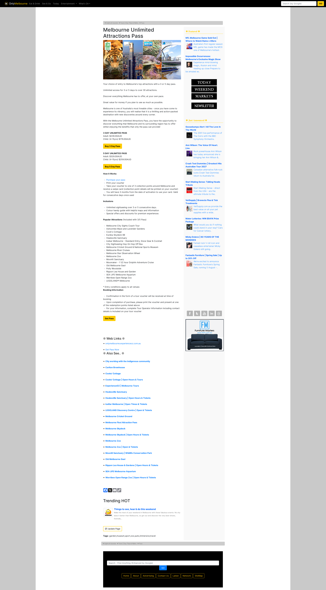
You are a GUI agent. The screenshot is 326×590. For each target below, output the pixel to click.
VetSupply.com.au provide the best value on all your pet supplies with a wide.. (208, 209)
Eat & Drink (34, 3)
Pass (142, 23)
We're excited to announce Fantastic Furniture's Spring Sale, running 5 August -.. (207, 264)
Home (126, 575)
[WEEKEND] (204, 96)
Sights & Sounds (112, 23)
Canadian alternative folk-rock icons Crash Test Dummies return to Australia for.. (208, 172)
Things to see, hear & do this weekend (135, 509)
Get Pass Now (112, 349)
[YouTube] (204, 313)
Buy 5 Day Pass (112, 166)
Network (187, 575)
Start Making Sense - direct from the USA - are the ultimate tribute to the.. (207, 191)
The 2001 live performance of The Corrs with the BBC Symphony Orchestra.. (208, 136)
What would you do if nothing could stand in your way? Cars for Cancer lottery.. (208, 227)
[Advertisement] (163, 15)
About (136, 575)
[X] (197, 313)
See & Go (46, 3)
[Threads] (218, 313)
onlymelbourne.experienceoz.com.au (123, 343)
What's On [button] (84, 3)
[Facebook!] (189, 313)
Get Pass (109, 318)
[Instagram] (211, 313)
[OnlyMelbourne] (6, 3)
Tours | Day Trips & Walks (129, 23)
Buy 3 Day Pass (112, 146)
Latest (176, 575)
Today (56, 3)
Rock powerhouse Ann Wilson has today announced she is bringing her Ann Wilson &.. (208, 154)
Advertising (148, 575)
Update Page (113, 528)
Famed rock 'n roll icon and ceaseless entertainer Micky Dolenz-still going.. (207, 246)
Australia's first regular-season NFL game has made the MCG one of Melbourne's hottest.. (208, 47)
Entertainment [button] (68, 3)
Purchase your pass (115, 180)
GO (320, 3)
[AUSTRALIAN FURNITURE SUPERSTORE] (205, 335)
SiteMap (199, 575)
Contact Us (163, 575)
